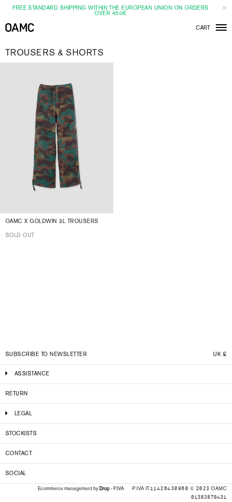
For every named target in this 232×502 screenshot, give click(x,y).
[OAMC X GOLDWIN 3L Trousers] (56, 137)
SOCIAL (15, 473)
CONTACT (18, 453)
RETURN (16, 393)
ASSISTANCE (32, 373)
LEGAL (23, 413)
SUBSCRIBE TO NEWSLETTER (46, 354)
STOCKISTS (21, 433)
